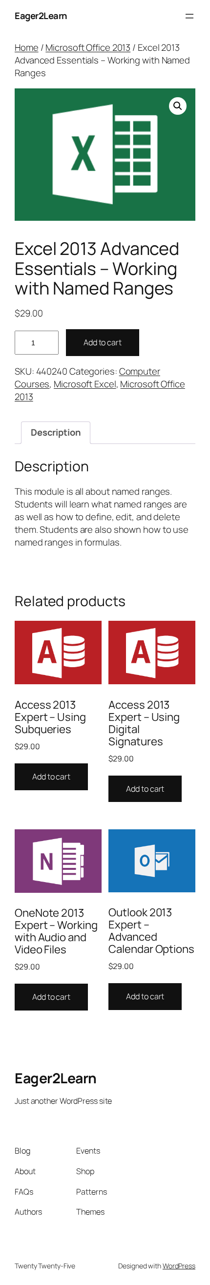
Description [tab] (56, 432)
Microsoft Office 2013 (87, 47)
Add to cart (103, 342)
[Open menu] (189, 16)
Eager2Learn (41, 15)
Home (27, 47)
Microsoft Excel (85, 384)
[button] (178, 106)
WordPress (179, 1265)
